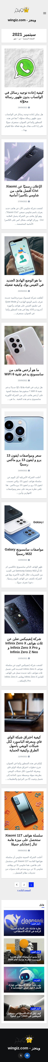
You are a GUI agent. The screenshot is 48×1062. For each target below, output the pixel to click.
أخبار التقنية (35, 924)
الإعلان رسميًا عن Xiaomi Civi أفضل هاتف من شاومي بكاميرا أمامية (24, 190)
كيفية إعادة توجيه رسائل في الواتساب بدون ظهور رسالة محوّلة (24, 97)
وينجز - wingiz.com (22, 20)
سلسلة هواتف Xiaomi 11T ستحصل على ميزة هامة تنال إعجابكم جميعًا (24, 839)
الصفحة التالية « (24, 890)
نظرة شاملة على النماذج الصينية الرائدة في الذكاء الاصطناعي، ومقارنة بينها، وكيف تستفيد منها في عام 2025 (24, 932)
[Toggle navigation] (45, 13)
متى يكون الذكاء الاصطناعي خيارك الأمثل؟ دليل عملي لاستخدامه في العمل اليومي (24, 988)
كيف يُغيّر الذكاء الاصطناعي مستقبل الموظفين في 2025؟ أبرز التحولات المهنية (24, 1016)
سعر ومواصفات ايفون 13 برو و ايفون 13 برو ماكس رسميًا (24, 460)
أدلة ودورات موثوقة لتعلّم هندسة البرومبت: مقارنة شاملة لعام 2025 (24, 958)
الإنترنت (37, 980)
